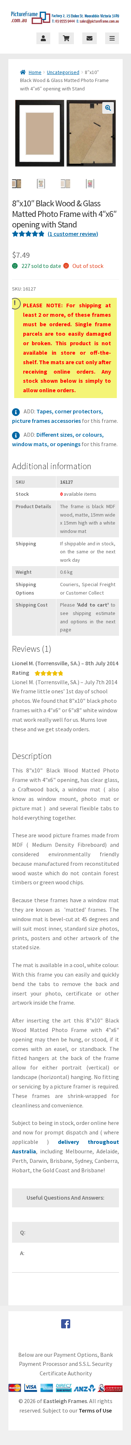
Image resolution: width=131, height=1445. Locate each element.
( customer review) (73, 233)
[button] (108, 108)
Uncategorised (63, 72)
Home (35, 72)
